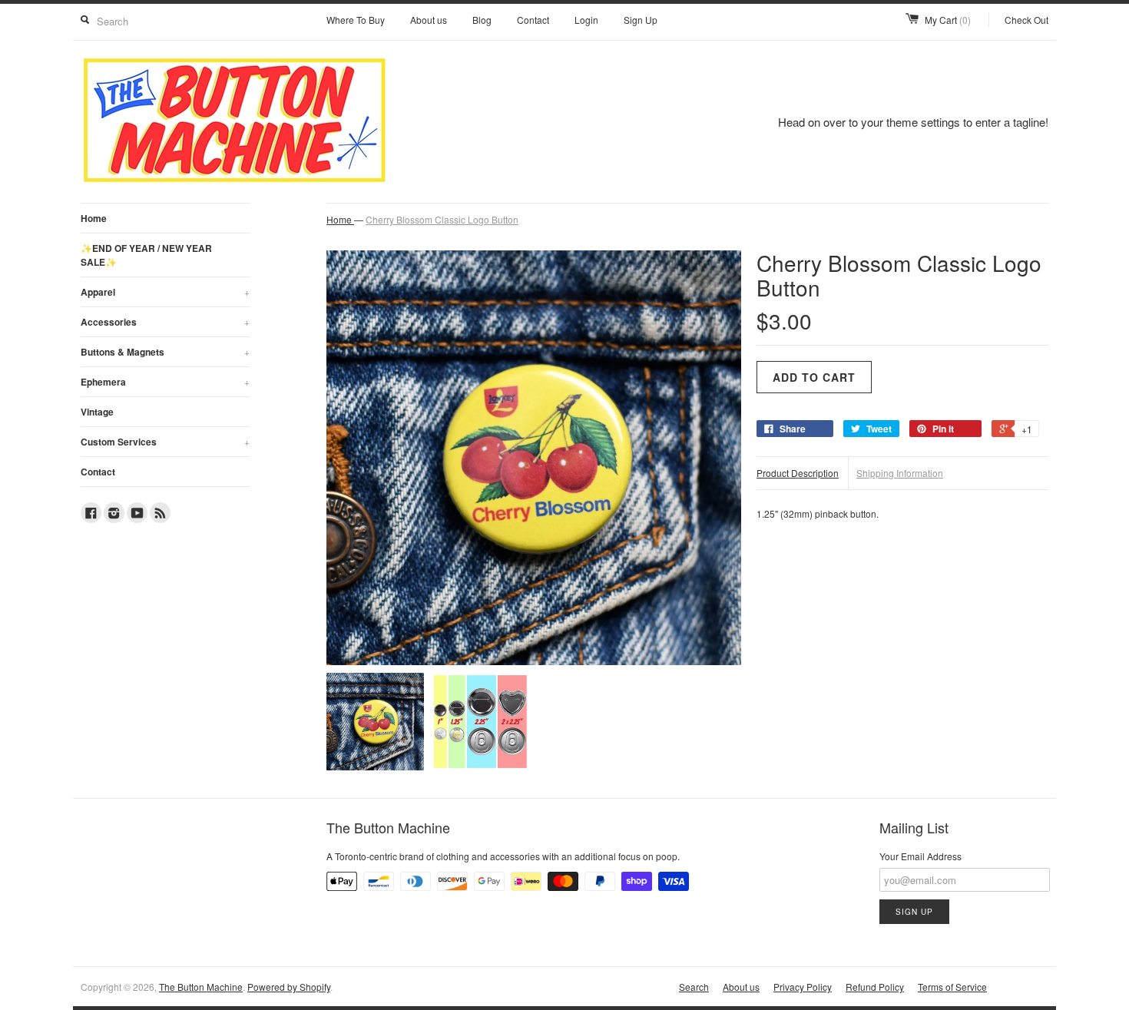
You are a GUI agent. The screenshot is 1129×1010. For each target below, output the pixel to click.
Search (694, 986)
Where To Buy (355, 19)
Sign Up (640, 19)
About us (428, 19)
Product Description (798, 472)
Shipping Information (899, 472)
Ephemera (165, 382)
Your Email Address (920, 856)
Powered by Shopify (288, 986)
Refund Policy (875, 986)
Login (586, 19)
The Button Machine (201, 986)
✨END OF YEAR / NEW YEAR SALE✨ (146, 255)
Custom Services (165, 442)
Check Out (1026, 19)
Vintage (97, 412)
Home (94, 218)
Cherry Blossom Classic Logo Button (442, 219)
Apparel (165, 292)
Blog (482, 19)
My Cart (948, 19)
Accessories (165, 322)
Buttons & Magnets (165, 352)
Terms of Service (952, 986)
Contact (533, 19)
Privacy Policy (802, 986)
